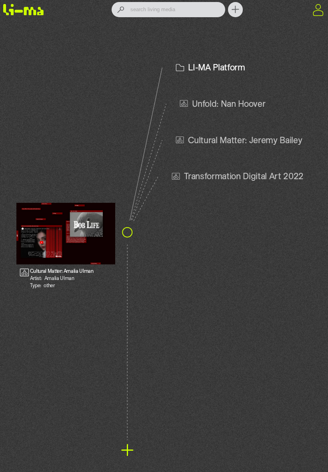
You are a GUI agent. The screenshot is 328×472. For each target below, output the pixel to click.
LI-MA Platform (216, 67)
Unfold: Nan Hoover (229, 103)
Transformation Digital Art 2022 (244, 176)
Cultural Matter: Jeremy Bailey (245, 140)
